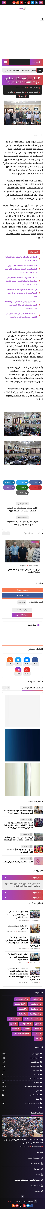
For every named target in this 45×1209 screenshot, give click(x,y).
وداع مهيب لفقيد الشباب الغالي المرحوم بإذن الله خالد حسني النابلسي (17, 914)
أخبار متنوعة (19, 1004)
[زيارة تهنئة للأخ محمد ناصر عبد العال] (35, 928)
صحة (37, 1098)
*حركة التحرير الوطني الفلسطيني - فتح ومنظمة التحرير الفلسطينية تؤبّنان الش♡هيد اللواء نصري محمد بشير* (21, 305)
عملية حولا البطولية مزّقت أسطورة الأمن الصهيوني (19, 851)
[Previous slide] (8, 688)
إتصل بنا (37, 1169)
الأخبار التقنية (34, 1013)
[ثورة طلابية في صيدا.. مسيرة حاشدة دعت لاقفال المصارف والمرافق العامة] (38, 837)
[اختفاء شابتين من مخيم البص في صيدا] (38, 861)
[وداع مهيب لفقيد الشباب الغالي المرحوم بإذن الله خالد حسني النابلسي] (35, 914)
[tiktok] (25, 2)
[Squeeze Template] (35, 1201)
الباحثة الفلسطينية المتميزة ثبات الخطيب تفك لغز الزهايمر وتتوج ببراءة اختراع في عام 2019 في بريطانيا (18, 825)
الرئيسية (35, 62)
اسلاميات (22, 1008)
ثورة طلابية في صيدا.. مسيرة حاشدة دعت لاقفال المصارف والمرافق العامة (18, 838)
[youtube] (28, 2)
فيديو (12, 1023)
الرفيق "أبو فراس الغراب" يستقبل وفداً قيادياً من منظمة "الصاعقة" (21, 258)
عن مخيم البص (35, 1163)
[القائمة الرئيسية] (5, 62)
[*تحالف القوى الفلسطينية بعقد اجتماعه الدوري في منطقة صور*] (35, 957)
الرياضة (21, 1013)
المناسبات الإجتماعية (32, 1018)
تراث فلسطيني (14, 1018)
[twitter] (32, 2)
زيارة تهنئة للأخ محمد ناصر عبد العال (18, 927)
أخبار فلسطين (34, 1004)
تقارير (37, 1023)
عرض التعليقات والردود (21, 615)
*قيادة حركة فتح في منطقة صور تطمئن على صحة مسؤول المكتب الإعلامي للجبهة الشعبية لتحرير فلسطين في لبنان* (21, 281)
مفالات (25, 1028)
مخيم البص (11, 1201)
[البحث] (4, 2)
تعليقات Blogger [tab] (22, 590)
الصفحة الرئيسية (33, 92)
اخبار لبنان (36, 1070)
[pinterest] (21, 2)
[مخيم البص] (22, 8)
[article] (22, 507)
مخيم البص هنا (35, 1185)
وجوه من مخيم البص (21, 1033)
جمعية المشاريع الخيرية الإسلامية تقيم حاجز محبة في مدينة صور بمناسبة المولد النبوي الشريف (23, 941)
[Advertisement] (22, 34)
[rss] (17, 2)
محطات (36, 1028)
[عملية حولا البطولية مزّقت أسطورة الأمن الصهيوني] (38, 849)
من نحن (37, 1190)
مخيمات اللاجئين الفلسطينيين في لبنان (27, 1179)
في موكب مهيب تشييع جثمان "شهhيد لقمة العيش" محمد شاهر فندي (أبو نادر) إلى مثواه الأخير (22, 293)
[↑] (22, 1196)
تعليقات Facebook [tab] (22, 595)
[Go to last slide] (8, 533)
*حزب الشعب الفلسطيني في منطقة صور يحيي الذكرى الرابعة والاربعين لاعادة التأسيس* (21, 315)
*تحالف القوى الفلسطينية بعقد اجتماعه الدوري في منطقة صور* (18, 956)
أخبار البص (35, 999)
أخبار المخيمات (20, 92)
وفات (37, 1038)
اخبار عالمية (35, 1008)
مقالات (14, 1028)
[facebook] (36, 2)
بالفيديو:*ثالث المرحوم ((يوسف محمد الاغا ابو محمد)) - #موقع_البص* (18, 812)
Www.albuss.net (36, 1147)
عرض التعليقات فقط (21, 609)
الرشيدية (10, 92)
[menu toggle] (41, 2)
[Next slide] (4, 533)
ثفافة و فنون (24, 1023)
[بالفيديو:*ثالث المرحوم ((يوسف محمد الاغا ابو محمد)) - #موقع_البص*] (38, 810)
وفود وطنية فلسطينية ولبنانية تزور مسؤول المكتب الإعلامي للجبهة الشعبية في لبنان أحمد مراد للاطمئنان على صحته (21, 269)
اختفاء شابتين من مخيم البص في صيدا (18, 861)
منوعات (36, 1033)
